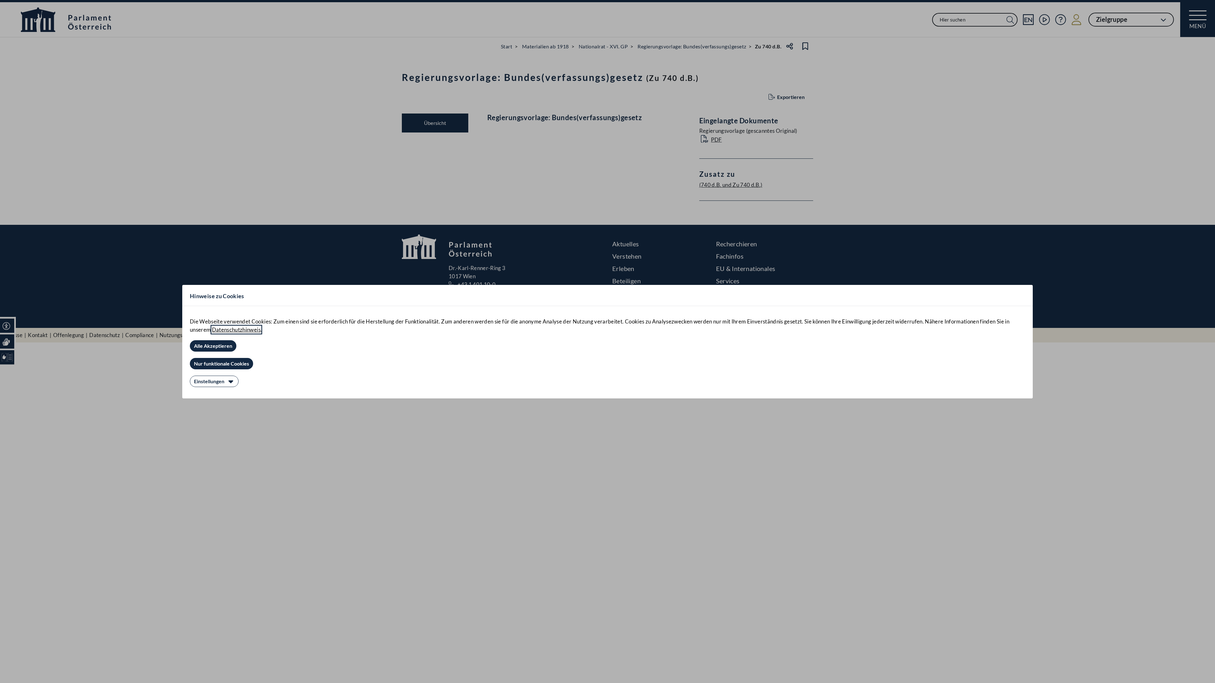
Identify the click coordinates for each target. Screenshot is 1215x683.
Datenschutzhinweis (236, 329)
